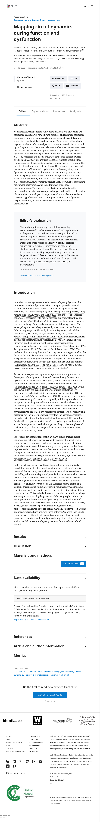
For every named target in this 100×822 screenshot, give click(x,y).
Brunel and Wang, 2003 (44, 314)
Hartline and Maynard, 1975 (42, 427)
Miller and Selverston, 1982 (27, 430)
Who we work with (14, 742)
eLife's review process (44, 275)
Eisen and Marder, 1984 (68, 427)
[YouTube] (40, 762)
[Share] (4, 815)
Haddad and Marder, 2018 (28, 386)
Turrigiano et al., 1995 (25, 349)
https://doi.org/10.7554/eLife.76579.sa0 (37, 269)
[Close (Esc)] (1, 815)
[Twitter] (21, 762)
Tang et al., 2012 (50, 386)
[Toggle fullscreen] (6, 815)
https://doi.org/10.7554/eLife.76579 (43, 68)
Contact (9, 749)
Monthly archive (36, 742)
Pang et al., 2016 (50, 365)
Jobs (8, 739)
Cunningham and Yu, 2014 (27, 365)
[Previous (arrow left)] (1, 817)
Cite (75, 78)
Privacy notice (50, 701)
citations (55, 98)
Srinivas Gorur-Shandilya (26, 47)
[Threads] (8, 767)
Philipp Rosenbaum (32, 50)
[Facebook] (14, 767)
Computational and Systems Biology (30, 20)
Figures (40, 111)
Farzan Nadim (62, 50)
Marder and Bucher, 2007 (43, 396)
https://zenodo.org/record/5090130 (31, 590)
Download (59, 78)
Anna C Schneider (67, 47)
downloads (68, 95)
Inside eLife (33, 739)
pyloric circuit (28, 675)
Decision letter (26, 275)
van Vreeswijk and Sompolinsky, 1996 (65, 311)
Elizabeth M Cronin (48, 47)
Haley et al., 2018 (67, 386)
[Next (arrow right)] (4, 817)
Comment (75, 86)
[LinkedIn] (14, 762)
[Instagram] (34, 762)
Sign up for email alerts (50, 695)
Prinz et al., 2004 (35, 333)
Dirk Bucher (49, 50)
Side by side (75, 111)
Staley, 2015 (44, 321)
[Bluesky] (8, 762)
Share (57, 85)
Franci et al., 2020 (65, 349)
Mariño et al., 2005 (23, 314)
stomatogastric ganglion (45, 675)
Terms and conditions (15, 752)
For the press (34, 746)
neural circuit (63, 675)
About (8, 736)
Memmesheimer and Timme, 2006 (45, 336)
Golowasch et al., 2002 (55, 333)
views (55, 95)
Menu (86, 6)
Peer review (59, 111)
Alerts (8, 746)
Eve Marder (76, 50)
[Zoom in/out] (9, 815)
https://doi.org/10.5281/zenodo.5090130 (31, 619)
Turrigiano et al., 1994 (75, 346)
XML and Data (34, 752)
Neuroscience (54, 20)
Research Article (21, 17)
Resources (33, 749)
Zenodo (43, 612)
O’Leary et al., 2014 (46, 349)
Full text (23, 111)
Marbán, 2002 (30, 321)
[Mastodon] (27, 762)
